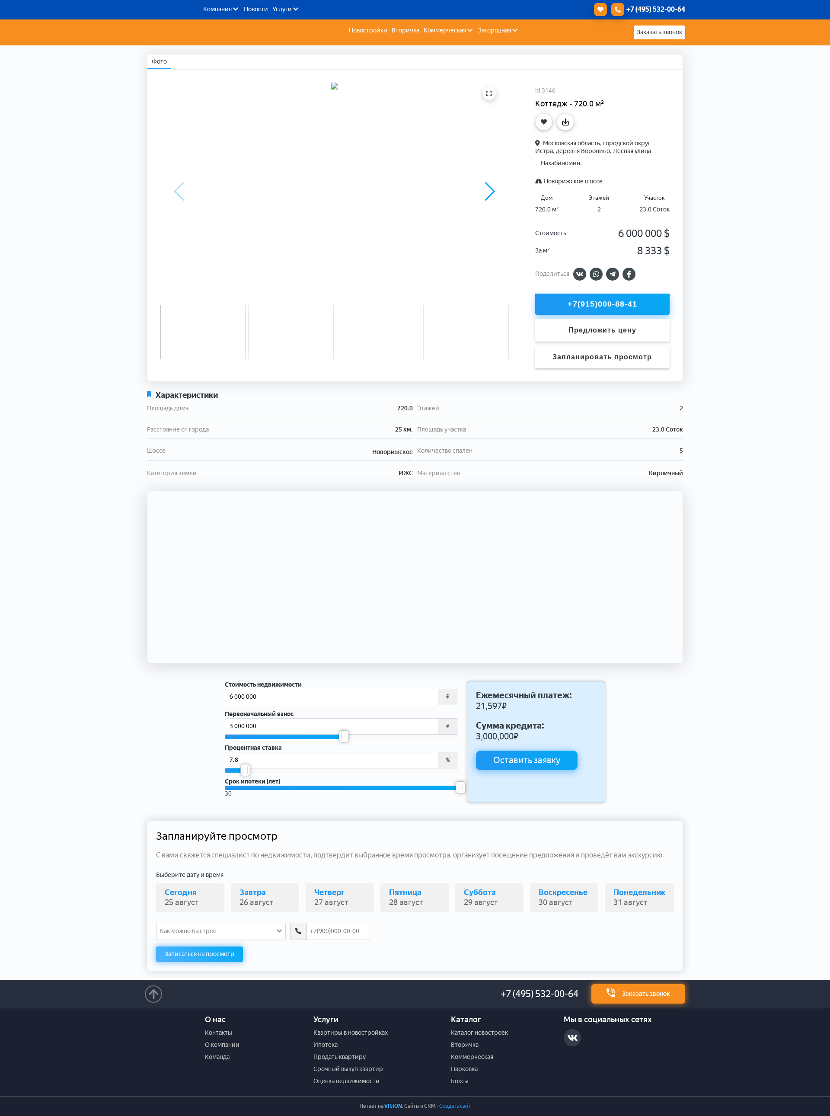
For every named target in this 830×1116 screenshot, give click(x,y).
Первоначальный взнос (259, 714)
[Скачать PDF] (567, 122)
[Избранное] (598, 9)
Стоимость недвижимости (263, 684)
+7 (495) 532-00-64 (539, 994)
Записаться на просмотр (199, 954)
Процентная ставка (253, 747)
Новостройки (368, 30)
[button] (490, 191)
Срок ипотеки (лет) (252, 781)
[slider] (344, 736)
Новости (256, 9)
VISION (393, 1106)
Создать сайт (455, 1106)
